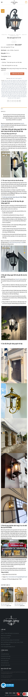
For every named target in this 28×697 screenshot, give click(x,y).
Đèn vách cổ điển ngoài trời (18, 35)
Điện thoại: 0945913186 (5, 644)
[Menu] (2, 2)
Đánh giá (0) (3, 111)
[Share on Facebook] (10, 101)
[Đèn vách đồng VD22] (7, 594)
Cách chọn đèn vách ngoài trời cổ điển (11, 80)
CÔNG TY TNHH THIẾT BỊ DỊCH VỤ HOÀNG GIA (10, 633)
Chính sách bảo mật (5, 662)
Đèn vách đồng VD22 (5, 604)
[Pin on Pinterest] (17, 101)
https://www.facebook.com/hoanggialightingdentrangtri (16, 577)
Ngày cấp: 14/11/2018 (5, 637)
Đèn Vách (18, 34)
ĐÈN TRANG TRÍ (11, 34)
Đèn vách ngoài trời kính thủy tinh (12, 93)
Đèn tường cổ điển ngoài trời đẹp (11, 81)
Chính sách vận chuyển (5, 658)
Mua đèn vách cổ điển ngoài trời (14, 98)
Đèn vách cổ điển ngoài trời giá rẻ (8, 87)
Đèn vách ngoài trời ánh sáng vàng (8, 91)
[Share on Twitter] (13, 101)
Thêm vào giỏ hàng (17, 73)
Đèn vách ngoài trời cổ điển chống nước (12, 92)
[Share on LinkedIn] (20, 101)
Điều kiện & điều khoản (5, 665)
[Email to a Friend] (15, 101)
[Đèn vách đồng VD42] (21, 594)
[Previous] (1, 598)
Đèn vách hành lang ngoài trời (21, 89)
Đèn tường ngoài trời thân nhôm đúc (14, 83)
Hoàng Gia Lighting (19, 279)
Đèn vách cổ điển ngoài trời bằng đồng (15, 84)
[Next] (27, 598)
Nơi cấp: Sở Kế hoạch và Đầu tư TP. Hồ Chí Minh (10, 640)
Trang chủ (4, 34)
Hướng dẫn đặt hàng (5, 654)
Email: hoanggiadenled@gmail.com (8, 646)
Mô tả (2, 108)
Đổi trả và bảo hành (4, 660)
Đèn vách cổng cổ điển (10, 89)
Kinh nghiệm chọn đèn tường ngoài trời (18, 96)
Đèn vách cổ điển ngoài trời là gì (9, 88)
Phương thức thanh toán (5, 656)
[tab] (14, 108)
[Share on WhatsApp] (8, 101)
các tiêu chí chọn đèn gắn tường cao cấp (15, 242)
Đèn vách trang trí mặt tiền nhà (16, 95)
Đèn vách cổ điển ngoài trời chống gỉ (19, 85)
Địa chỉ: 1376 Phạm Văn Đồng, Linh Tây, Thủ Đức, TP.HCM (12, 642)
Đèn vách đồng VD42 (19, 604)
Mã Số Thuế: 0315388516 (6, 635)
